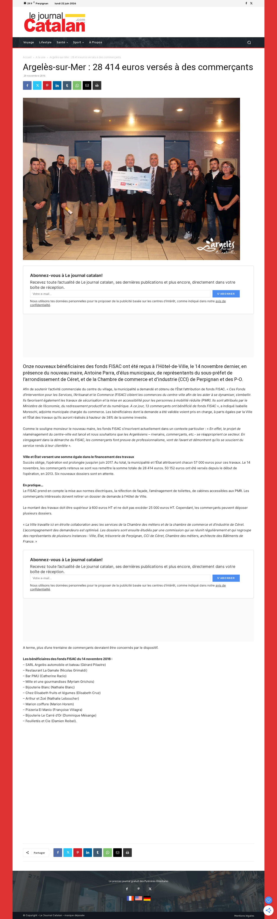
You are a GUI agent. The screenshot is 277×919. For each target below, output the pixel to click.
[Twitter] (251, 3)
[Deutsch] (147, 901)
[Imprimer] (97, 85)
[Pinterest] (47, 85)
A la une (40, 57)
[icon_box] (83, 4)
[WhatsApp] (77, 85)
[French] (130, 901)
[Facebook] (246, 3)
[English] (138, 901)
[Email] (87, 85)
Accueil (27, 57)
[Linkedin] (57, 85)
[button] (249, 42)
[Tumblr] (67, 85)
